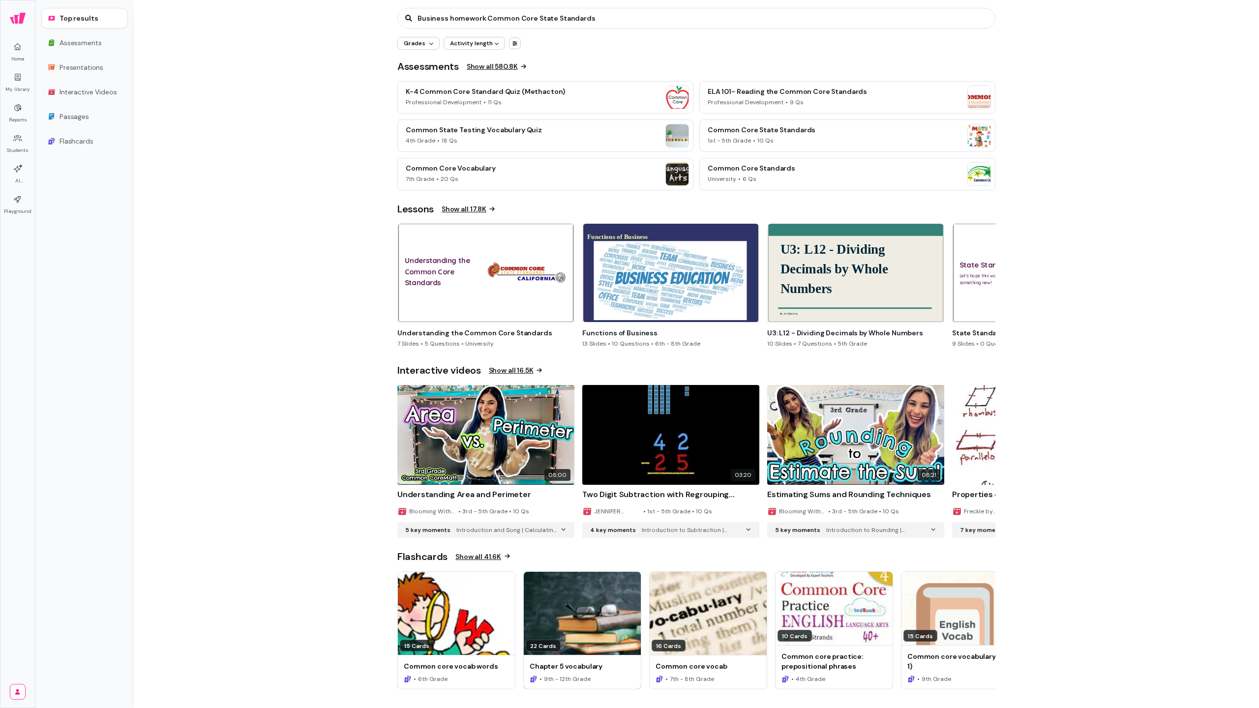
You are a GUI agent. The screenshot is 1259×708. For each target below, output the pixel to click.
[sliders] (515, 43)
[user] (18, 692)
